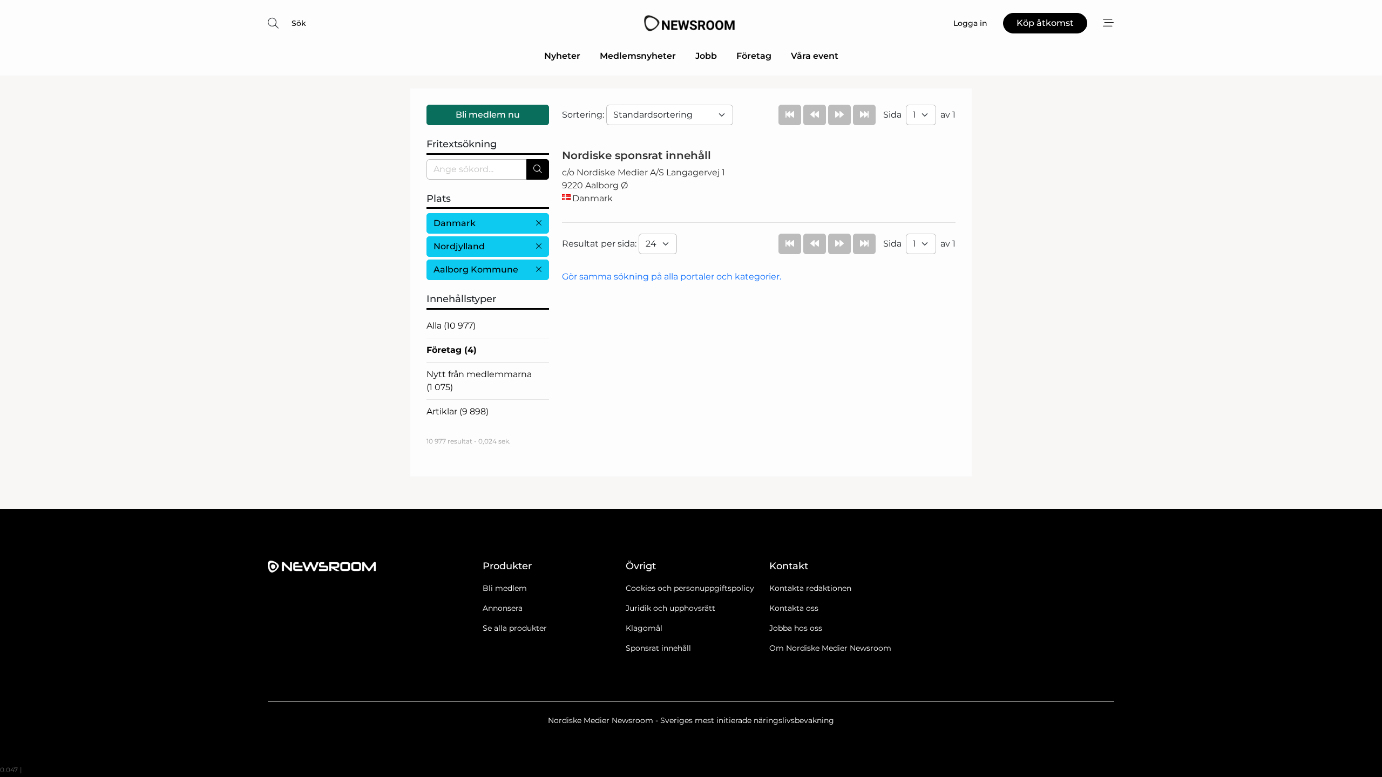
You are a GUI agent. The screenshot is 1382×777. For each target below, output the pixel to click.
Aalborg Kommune (475, 269)
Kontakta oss (793, 608)
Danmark (454, 223)
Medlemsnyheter (638, 56)
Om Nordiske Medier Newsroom (830, 648)
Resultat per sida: (600, 243)
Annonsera (503, 608)
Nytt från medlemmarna (479, 380)
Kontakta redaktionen (810, 588)
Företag (753, 56)
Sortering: (584, 115)
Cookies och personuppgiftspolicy (690, 588)
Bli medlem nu (488, 115)
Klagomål (644, 628)
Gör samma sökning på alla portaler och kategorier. (671, 276)
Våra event (814, 56)
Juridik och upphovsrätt (670, 608)
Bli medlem (505, 588)
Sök (299, 23)
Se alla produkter (515, 628)
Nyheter (562, 56)
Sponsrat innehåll (658, 648)
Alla (451, 326)
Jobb (706, 56)
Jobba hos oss (795, 628)
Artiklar (457, 411)
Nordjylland (459, 246)
